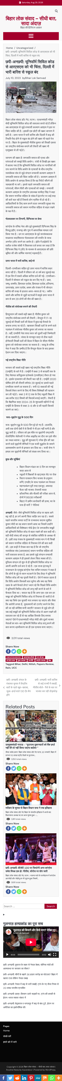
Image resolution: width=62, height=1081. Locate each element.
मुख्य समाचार (22, 660)
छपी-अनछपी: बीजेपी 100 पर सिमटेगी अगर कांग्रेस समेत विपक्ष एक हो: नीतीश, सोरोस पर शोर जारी (29, 869)
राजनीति (30, 660)
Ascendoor (27, 1069)
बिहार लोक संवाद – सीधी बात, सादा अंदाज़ (31, 21)
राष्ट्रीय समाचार (41, 660)
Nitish (32, 664)
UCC (14, 667)
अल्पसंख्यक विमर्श (29, 657)
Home (6, 1030)
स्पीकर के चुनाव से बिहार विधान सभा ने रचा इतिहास (29, 807)
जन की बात (40, 657)
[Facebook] (8, 651)
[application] (31, 942)
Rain (8, 667)
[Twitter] (13, 651)
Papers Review (45, 664)
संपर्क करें (7, 1036)
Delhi (25, 664)
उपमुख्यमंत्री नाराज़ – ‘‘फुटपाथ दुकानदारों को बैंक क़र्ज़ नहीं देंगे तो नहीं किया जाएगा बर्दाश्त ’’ (30, 746)
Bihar (18, 664)
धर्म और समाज (11, 660)
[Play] (7, 954)
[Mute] (49, 954)
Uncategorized (14, 657)
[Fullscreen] (54, 954)
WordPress (50, 1069)
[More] (24, 651)
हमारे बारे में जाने (10, 1042)
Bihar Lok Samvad (35, 78)
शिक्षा (49, 660)
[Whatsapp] (19, 651)
